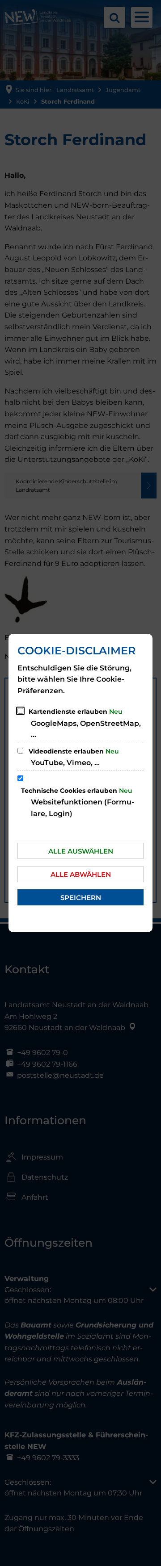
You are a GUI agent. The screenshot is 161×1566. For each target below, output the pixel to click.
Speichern (80, 897)
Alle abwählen (81, 874)
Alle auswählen (80, 851)
